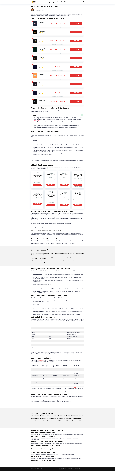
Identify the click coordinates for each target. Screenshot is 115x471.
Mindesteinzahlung (60, 1)
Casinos (46, 1)
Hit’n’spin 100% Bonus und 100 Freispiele (77, 195)
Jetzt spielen (76, 23)
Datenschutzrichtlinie (77, 468)
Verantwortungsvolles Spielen (62, 468)
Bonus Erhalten (37, 185)
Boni (49, 1)
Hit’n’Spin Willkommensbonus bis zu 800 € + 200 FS (64, 195)
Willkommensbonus (51, 191)
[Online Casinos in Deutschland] (33, 1)
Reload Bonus (51, 173)
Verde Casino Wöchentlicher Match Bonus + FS (37, 175)
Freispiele (35, 172)
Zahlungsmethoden (67, 1)
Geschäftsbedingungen (70, 468)
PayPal (66, 283)
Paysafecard (35, 389)
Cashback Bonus (37, 193)
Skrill (75, 387)
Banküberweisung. (36, 120)
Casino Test (53, 1)
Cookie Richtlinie (61, 469)
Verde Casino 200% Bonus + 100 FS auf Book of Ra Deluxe (77, 175)
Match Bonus (39, 172)
